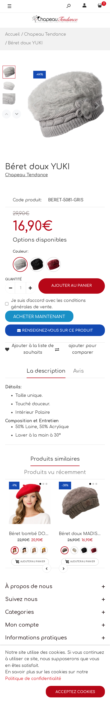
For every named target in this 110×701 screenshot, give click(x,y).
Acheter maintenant (39, 316)
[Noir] (36, 264)
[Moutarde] (44, 550)
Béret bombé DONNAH (34, 533)
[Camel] (34, 550)
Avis (78, 371)
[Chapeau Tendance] (55, 20)
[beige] (74, 550)
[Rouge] (15, 550)
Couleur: (20, 251)
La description (46, 371)
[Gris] (20, 264)
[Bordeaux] (53, 264)
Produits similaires (55, 459)
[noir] (84, 550)
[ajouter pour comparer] (30, 506)
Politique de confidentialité (33, 678)
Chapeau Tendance (26, 175)
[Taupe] (65, 550)
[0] (99, 6)
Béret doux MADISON (82, 533)
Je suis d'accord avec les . (48, 304)
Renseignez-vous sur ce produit (57, 330)
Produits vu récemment (55, 472)
